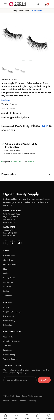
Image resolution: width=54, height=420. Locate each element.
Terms (14, 400)
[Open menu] (5, 4)
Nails (5, 273)
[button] (23, 60)
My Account (8, 316)
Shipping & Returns (11, 341)
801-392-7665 (9, 219)
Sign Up (44, 380)
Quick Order (8, 260)
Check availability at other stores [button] (19, 153)
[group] (7, 70)
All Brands (7, 295)
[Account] (38, 4)
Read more (5, 100)
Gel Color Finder (10, 264)
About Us (7, 345)
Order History (9, 320)
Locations (7, 350)
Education (7, 325)
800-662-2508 (9, 222)
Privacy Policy (9, 354)
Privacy (6, 400)
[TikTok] (19, 242)
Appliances (8, 282)
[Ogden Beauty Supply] (17, 4)
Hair (5, 269)
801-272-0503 (36, 10)
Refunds (23, 400)
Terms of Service (10, 359)
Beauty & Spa (9, 277)
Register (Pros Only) (12, 311)
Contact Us (8, 336)
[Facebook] (5, 242)
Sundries (7, 286)
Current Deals (9, 255)
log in (44, 126)
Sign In (6, 307)
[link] (48, 416)
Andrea (13, 104)
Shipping (32, 400)
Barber (6, 291)
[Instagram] (12, 242)
